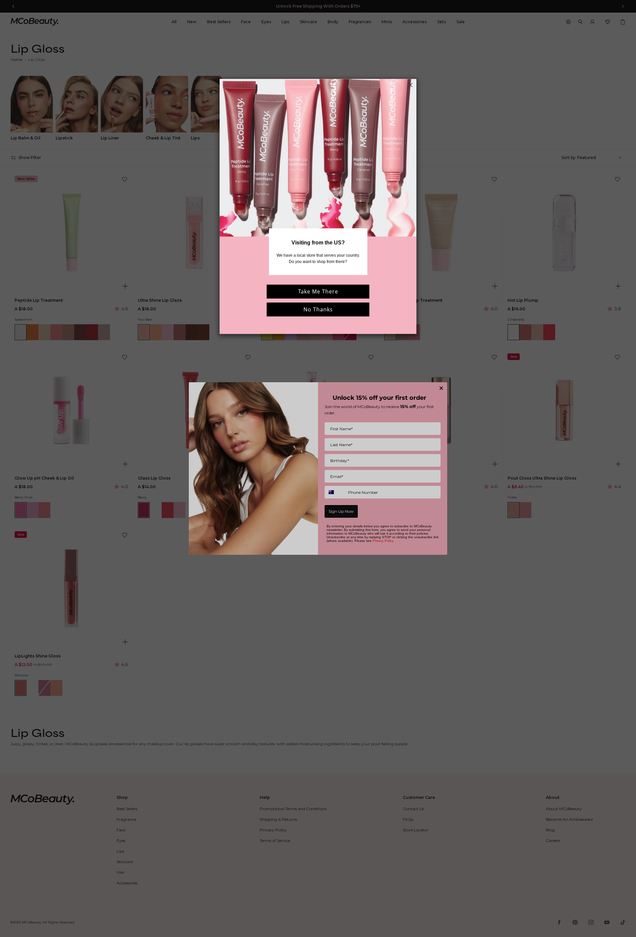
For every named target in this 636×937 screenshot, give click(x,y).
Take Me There (318, 291)
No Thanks (318, 309)
